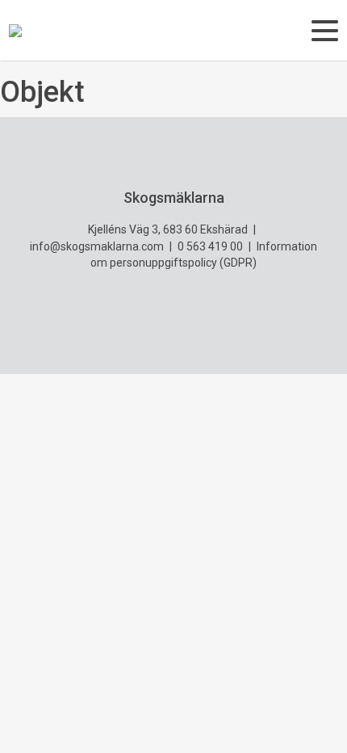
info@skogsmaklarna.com (97, 246)
